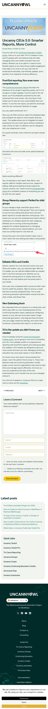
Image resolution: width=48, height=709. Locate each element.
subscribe (13, 471)
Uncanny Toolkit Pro (12, 548)
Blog (24, 626)
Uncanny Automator (12, 575)
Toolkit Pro (24, 642)
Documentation (24, 678)
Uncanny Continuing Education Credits (20, 566)
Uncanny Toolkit (10, 543)
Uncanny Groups (10, 557)
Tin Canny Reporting (12, 552)
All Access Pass (10, 571)
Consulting (24, 635)
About (24, 621)
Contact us (24, 630)
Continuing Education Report (17, 88)
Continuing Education (24, 656)
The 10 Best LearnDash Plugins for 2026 (19, 506)
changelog (24, 383)
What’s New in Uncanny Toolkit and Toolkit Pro (22, 528)
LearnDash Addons (24, 682)
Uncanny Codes (10, 562)
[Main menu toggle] (45, 4)
